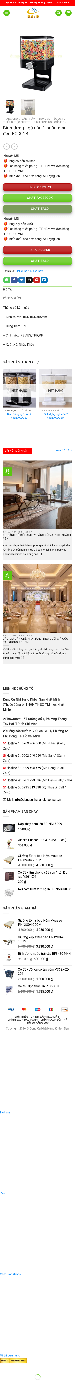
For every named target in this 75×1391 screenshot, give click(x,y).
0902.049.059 (31, 756)
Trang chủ (10, 118)
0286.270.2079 (39, 187)
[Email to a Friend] (29, 280)
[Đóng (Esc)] (4, 1367)
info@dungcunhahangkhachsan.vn (37, 800)
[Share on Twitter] (21, 280)
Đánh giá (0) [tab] (12, 298)
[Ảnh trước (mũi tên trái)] (4, 1384)
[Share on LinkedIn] (44, 280)
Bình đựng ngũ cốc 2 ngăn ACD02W (56, 415)
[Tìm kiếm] (58, 13)
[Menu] (6, 13)
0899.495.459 (31, 768)
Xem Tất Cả (62, 450)
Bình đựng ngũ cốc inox (50, 122)
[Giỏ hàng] (68, 13)
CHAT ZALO (39, 209)
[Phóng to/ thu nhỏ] (16, 1367)
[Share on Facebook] (14, 280)
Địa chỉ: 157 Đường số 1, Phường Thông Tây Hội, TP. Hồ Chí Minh (37, 3)
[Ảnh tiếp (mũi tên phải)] (16, 1384)
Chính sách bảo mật (45, 1016)
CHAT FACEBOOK (39, 198)
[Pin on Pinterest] (36, 280)
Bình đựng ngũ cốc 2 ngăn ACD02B (19, 415)
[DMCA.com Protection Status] (13, 1360)
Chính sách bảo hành (23, 1019)
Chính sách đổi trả (54, 1019)
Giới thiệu (21, 1016)
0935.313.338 (31, 787)
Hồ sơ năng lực (38, 1022)
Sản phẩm (28, 118)
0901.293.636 (31, 780)
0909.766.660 (39, 250)
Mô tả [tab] (7, 289)
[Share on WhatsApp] (6, 280)
